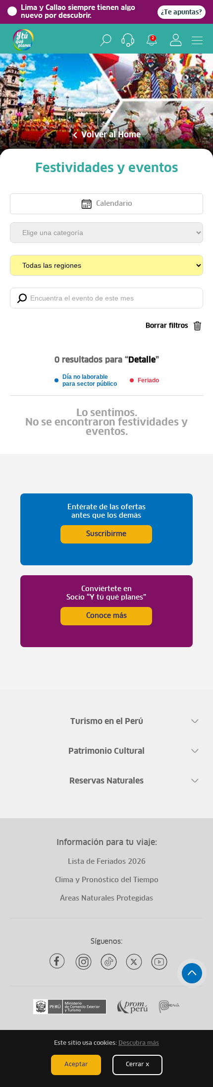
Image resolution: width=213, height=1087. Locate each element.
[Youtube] (159, 961)
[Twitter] (134, 961)
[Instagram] (83, 961)
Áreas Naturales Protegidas (106, 898)
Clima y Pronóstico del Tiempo (107, 880)
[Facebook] (58, 961)
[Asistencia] (127, 40)
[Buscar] (105, 40)
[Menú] (197, 40)
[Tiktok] (108, 961)
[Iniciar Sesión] (176, 40)
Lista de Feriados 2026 (107, 861)
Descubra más (138, 1043)
